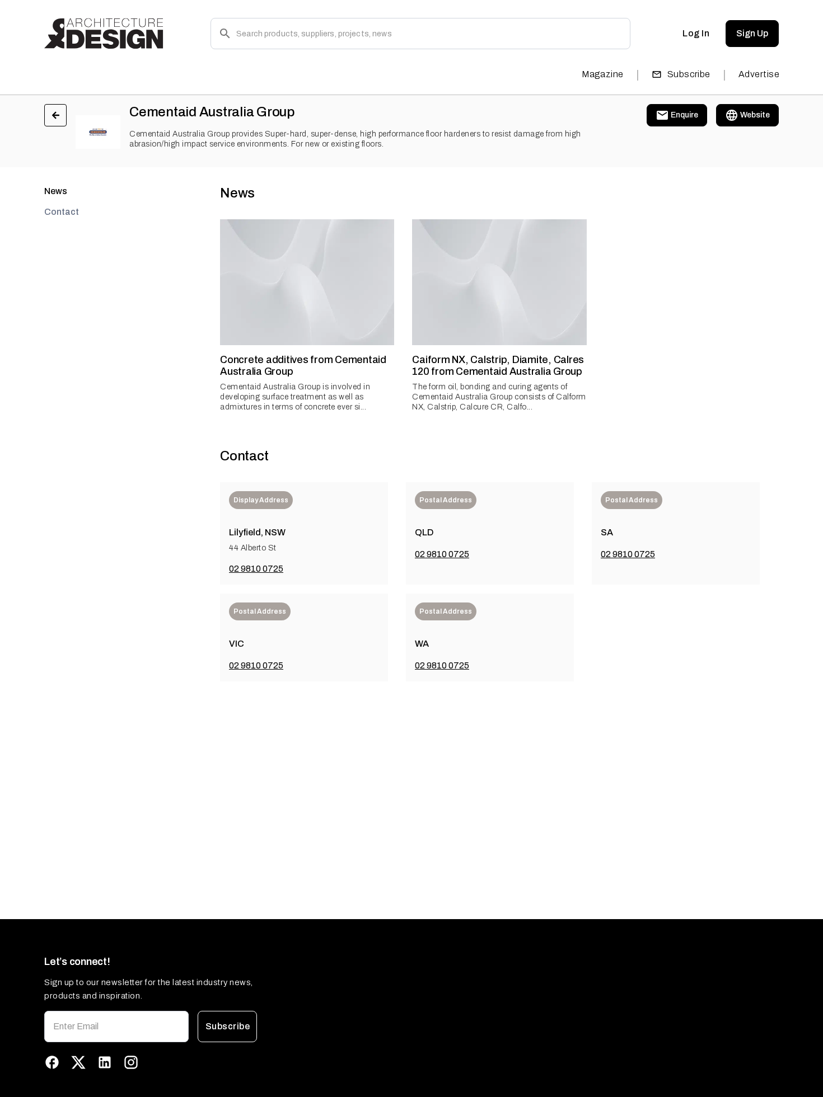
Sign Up (752, 33)
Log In (695, 33)
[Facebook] (52, 1062)
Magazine (603, 74)
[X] (78, 1062)
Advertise (758, 74)
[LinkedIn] (105, 1062)
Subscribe (688, 74)
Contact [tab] (61, 211)
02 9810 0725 (256, 568)
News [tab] (55, 191)
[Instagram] (131, 1062)
